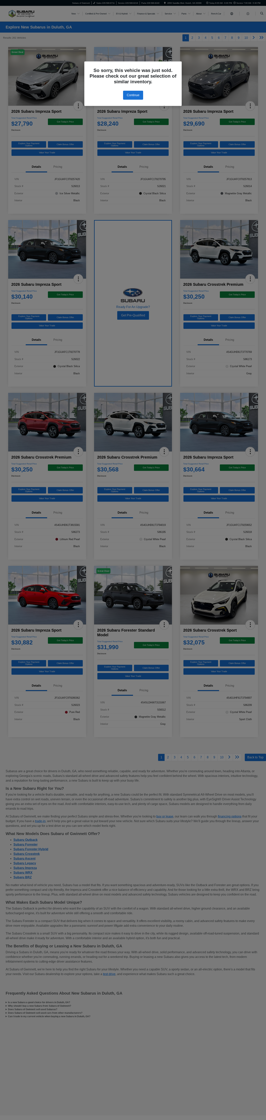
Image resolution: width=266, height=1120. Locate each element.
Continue (133, 95)
